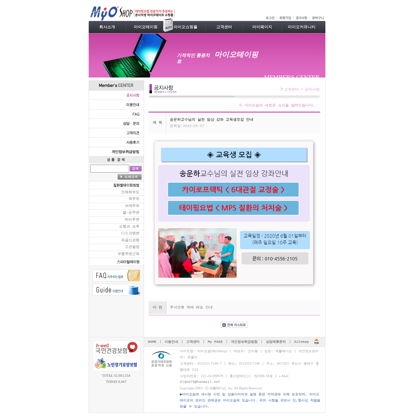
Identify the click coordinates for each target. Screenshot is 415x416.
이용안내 (171, 342)
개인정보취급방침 (244, 342)
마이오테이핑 (146, 27)
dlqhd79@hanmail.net (200, 382)
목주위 (134, 199)
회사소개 (107, 27)
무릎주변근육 (128, 254)
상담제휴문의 (276, 342)
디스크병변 (130, 233)
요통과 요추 (129, 227)
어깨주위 (132, 206)
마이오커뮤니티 (302, 27)
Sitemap (301, 342)
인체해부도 (130, 192)
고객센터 (224, 27)
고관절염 (132, 247)
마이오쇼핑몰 (185, 27)
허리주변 (132, 220)
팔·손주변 (131, 213)
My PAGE (215, 342)
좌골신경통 (130, 240)
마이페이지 (262, 27)
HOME (152, 342)
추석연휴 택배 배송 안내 (191, 307)
